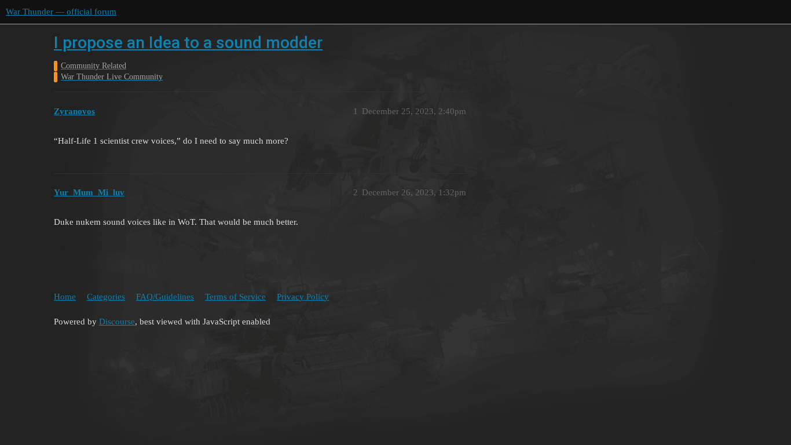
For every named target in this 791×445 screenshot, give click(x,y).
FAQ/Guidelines (165, 296)
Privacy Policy (303, 296)
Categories (106, 296)
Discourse (117, 321)
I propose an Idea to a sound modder (188, 42)
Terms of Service (235, 296)
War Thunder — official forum (61, 11)
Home (65, 296)
